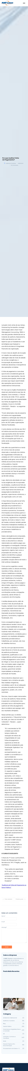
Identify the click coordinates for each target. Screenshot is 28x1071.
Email (3, 921)
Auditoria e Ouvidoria (11, 163)
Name (3, 916)
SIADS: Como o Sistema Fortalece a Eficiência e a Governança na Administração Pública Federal (13, 992)
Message (4, 927)
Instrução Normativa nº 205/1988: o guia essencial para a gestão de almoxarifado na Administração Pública (14, 986)
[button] (14, 1004)
